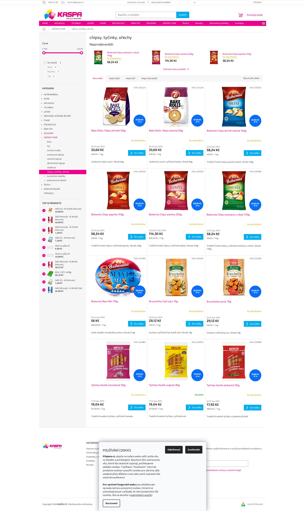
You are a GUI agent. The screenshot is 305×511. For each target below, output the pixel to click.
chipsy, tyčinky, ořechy (58, 172)
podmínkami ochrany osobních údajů (223, 470)
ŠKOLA (47, 184)
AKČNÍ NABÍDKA (51, 94)
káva (49, 141)
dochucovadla (54, 150)
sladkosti (51, 167)
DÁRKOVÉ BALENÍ (52, 189)
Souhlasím (194, 449)
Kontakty (90, 460)
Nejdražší (130, 78)
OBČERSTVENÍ (50, 137)
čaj (48, 146)
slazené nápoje (54, 159)
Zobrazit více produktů (174, 69)
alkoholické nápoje (56, 163)
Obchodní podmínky (161, 2)
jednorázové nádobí (56, 180)
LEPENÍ (47, 112)
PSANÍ (46, 120)
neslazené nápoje (55, 154)
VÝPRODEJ (49, 193)
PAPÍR (46, 99)
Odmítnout (173, 449)
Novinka (53, 71)
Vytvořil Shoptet (255, 504)
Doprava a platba (136, 2)
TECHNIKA (48, 107)
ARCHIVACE (49, 103)
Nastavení (111, 503)
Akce (52, 67)
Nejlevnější (114, 78)
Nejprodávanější (149, 78)
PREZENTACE (50, 124)
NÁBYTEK (48, 129)
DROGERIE (48, 133)
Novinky (90, 464)
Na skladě (54, 62)
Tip (51, 76)
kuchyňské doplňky (56, 176)
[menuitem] (45, 23)
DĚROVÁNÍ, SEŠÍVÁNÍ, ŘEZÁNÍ (57, 116)
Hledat (183, 14)
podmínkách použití (141, 495)
